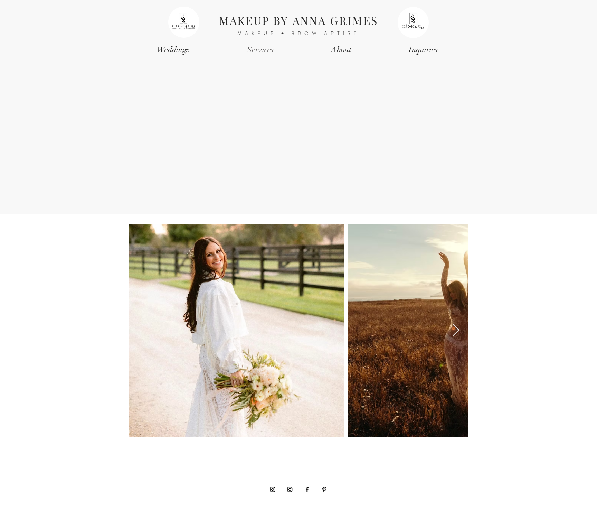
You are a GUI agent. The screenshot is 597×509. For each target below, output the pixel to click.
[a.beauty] (289, 489)
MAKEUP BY (256, 20)
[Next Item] (456, 330)
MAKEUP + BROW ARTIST (298, 33)
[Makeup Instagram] (272, 489)
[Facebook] (307, 489)
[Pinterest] (324, 489)
